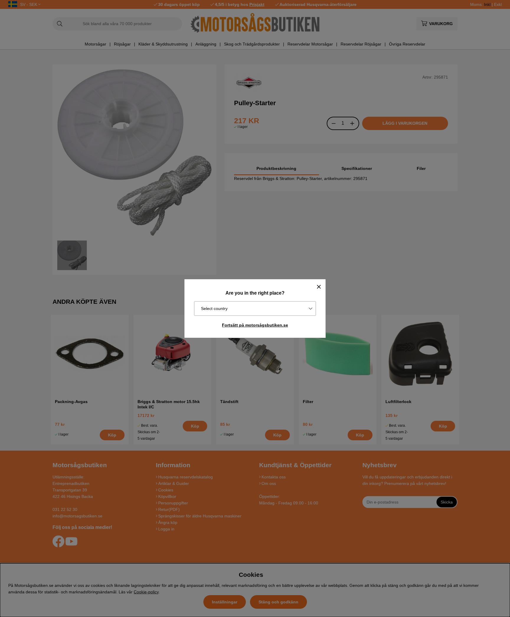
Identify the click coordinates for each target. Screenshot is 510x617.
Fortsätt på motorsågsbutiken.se (255, 325)
